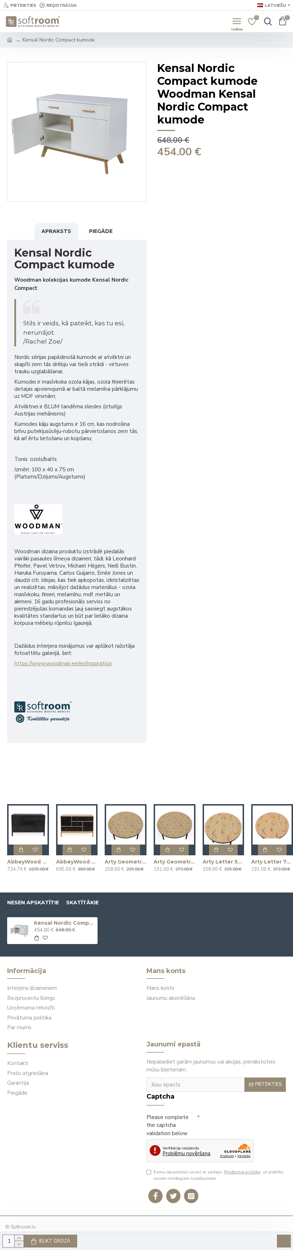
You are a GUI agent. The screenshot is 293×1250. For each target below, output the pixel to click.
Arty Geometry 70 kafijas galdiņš (174, 862)
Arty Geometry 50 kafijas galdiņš (125, 862)
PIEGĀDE (101, 231)
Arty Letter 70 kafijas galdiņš (272, 862)
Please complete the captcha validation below (167, 1125)
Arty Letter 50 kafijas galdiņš (223, 862)
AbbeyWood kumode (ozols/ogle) (77, 862)
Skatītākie (82, 903)
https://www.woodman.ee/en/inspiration (63, 663)
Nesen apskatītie (33, 903)
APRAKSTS (56, 231)
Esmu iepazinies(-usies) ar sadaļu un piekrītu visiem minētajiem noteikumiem (218, 1175)
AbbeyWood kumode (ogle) (28, 862)
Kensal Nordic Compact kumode (64, 923)
